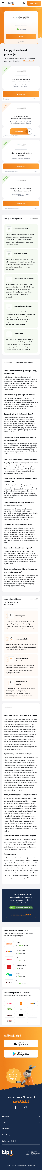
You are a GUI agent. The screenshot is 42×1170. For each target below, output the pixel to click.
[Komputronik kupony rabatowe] (32, 1009)
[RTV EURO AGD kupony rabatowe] (32, 1003)
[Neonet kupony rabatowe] (9, 1015)
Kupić (21, 36)
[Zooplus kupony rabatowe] (9, 1009)
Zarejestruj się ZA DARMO (21, 915)
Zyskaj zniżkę (21, 94)
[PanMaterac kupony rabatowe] (9, 1021)
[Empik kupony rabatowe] (21, 1009)
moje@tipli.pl (21, 1101)
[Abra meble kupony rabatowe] (21, 1021)
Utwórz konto (34, 3)
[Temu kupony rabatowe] (21, 1003)
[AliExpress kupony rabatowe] (9, 1003)
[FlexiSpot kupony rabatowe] (32, 1021)
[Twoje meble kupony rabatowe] (21, 1015)
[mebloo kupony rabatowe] (32, 1015)
